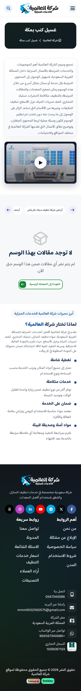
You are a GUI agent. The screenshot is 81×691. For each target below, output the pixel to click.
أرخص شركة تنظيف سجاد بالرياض (45, 210)
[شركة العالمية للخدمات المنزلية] (39, 8)
